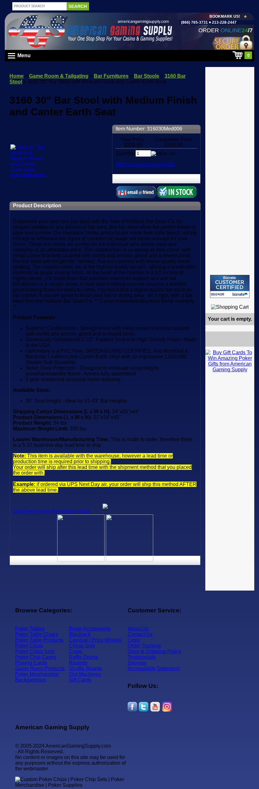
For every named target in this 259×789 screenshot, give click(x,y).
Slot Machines (85, 674)
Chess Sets (82, 645)
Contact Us (140, 634)
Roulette (78, 662)
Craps (75, 651)
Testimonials (142, 657)
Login (134, 640)
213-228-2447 (224, 22)
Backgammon (30, 680)
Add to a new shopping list (145, 164)
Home (16, 76)
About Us (138, 628)
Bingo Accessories (90, 628)
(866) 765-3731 (194, 22)
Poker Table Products (39, 640)
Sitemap (137, 662)
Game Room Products (40, 668)
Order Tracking (144, 645)
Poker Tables (30, 628)
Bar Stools (146, 76)
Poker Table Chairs (36, 634)
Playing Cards (31, 662)
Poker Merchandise (37, 674)
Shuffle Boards (85, 668)
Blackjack (80, 634)
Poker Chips (29, 645)
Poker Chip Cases (35, 657)
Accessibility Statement (154, 668)
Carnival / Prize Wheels (95, 640)
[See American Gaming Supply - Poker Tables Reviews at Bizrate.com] (230, 286)
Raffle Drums (83, 657)
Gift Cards (80, 680)
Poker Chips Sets (34, 651)
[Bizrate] (245, 300)
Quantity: (126, 153)
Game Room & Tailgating (58, 76)
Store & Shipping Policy (154, 651)
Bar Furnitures (111, 76)
